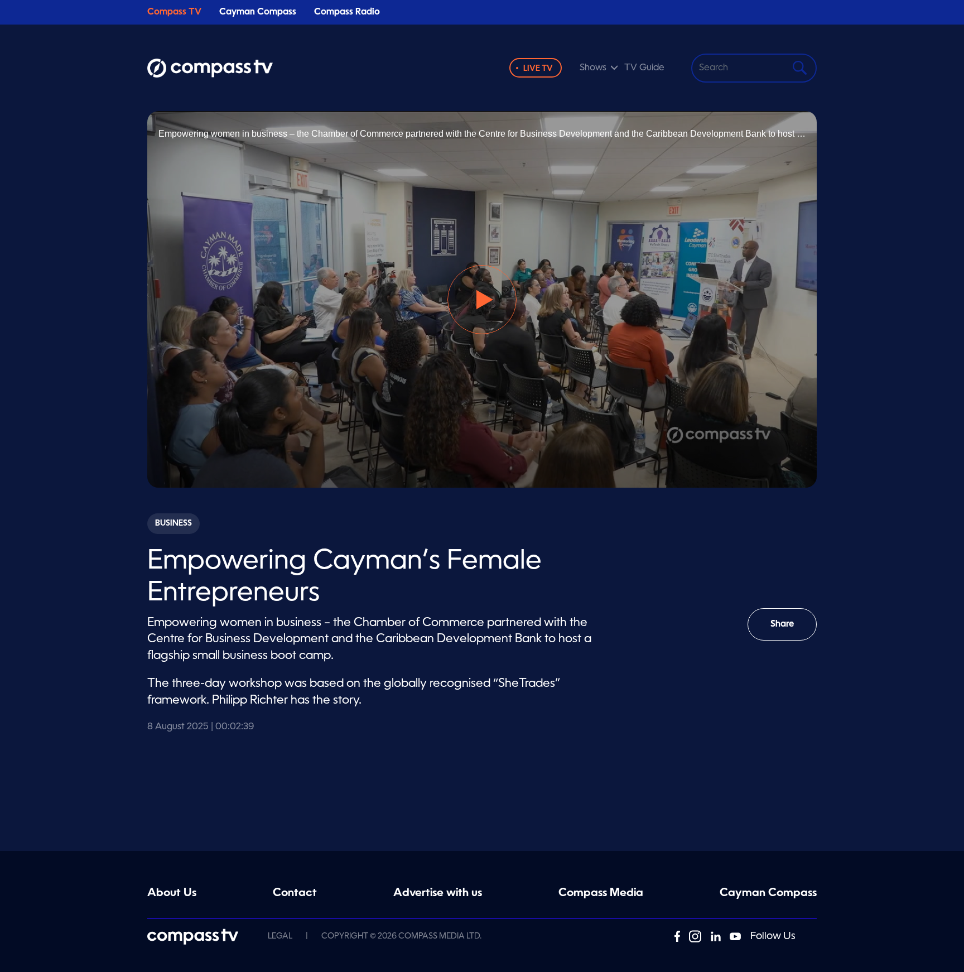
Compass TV (174, 12)
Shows (593, 68)
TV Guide (644, 68)
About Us (171, 893)
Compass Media (600, 893)
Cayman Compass (257, 12)
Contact (295, 893)
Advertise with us (437, 893)
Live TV (538, 69)
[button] (482, 299)
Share (793, 630)
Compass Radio (347, 12)
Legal (280, 936)
